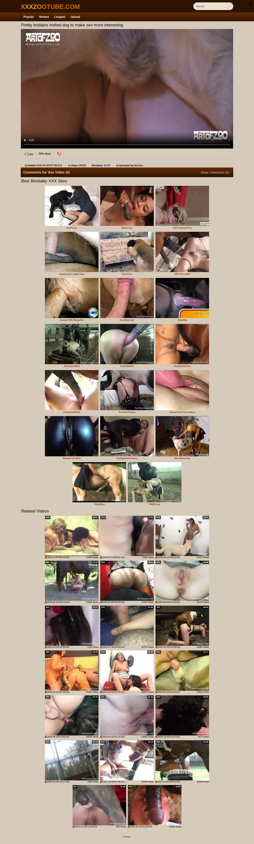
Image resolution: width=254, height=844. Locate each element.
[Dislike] (59, 154)
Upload (75, 16)
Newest (44, 16)
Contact (127, 837)
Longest (59, 16)
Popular (28, 16)
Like (30, 154)
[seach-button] (250, 4)
